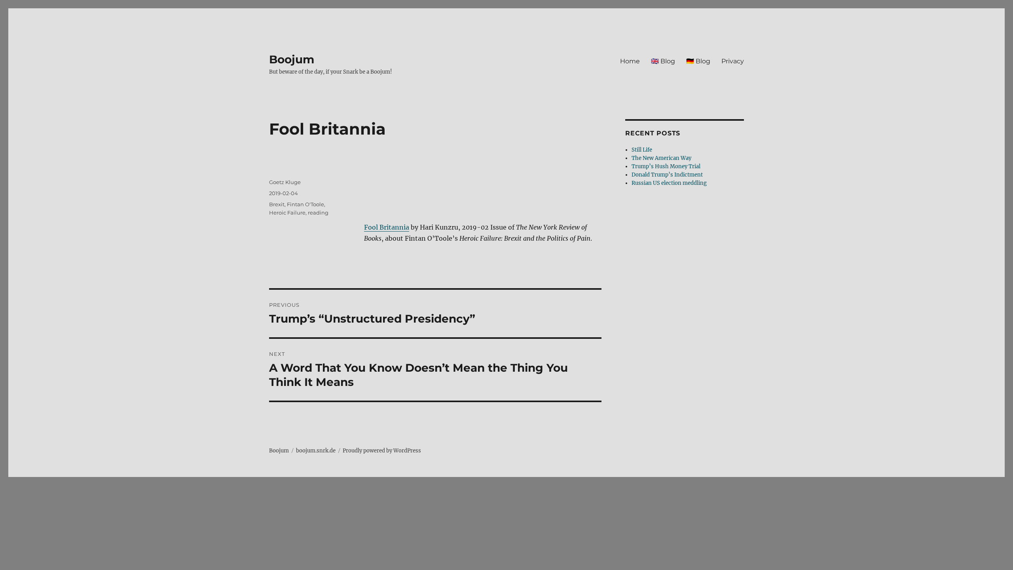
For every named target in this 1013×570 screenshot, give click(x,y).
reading (318, 212)
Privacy (732, 61)
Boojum (291, 59)
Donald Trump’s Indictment (667, 174)
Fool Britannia (386, 227)
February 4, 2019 (495, 205)
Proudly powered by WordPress (382, 450)
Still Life (642, 149)
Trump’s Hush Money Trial (666, 166)
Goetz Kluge (285, 182)
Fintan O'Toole (305, 204)
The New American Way (661, 158)
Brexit (277, 204)
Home (630, 61)
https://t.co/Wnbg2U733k (407, 183)
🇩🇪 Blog (698, 61)
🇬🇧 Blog (663, 61)
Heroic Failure (287, 212)
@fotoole (546, 160)
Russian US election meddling (669, 183)
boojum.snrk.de (316, 450)
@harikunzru (487, 160)
